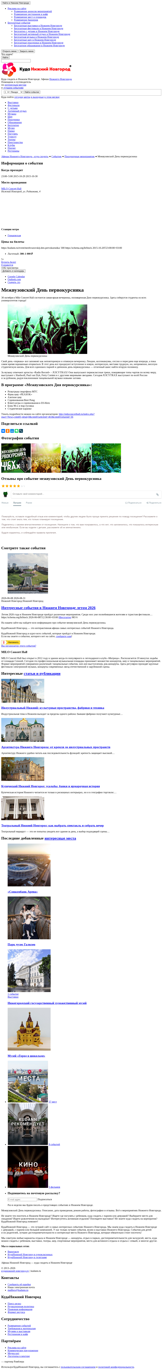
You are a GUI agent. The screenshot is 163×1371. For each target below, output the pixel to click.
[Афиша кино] (28, 1187)
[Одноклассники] (8, 431)
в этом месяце (52, 97)
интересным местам (15, 84)
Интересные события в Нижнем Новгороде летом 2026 (48, 608)
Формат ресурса (16, 1312)
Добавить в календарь (13, 271)
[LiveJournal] (21, 431)
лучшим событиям (13, 87)
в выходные (37, 97)
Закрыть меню (27, 51)
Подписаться (45, 1199)
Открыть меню (10, 51)
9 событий (54, 1144)
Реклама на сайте (17, 1347)
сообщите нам (63, 636)
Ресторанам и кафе (18, 1334)
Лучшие (17, 502)
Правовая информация (20, 1309)
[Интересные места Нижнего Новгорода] (28, 1101)
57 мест (53, 1101)
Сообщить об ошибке (19, 1284)
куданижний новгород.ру (15, 1271)
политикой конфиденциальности (116, 1367)
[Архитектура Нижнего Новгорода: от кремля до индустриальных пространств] (22, 741)
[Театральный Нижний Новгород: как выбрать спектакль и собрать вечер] (22, 819)
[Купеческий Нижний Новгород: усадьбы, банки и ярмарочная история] (22, 780)
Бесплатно (65, 617)
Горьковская (14, 235)
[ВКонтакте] (3, 431)
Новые (5, 502)
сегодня (18, 97)
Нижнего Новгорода (60, 79)
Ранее (29, 502)
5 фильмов (54, 1187)
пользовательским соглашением (78, 1367)
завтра (26, 97)
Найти (5, 57)
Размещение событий (19, 1325)
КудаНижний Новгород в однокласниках (30, 1254)
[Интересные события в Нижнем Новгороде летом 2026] (81, 573)
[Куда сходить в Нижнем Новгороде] (36, 76)
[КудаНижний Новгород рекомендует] (28, 1144)
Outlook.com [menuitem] (14, 279)
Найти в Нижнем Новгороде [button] (16, 3)
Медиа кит (13, 1353)
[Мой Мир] (12, 431)
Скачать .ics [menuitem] (14, 282)
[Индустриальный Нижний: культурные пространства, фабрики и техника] (22, 701)
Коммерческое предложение (23, 1350)
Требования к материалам (22, 1328)
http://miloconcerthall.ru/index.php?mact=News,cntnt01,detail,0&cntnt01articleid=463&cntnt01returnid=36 (48, 415)
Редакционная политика (21, 1306)
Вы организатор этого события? (18, 645)
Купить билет (8, 262)
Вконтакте (13, 1251)
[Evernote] (16, 431)
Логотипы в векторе (19, 1356)
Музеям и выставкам (19, 1331)
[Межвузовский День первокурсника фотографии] (16, 472)
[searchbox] (81, 57)
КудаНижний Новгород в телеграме (27, 1257)
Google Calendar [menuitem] (16, 276)
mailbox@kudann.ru (18, 1290)
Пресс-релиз (14, 1303)
